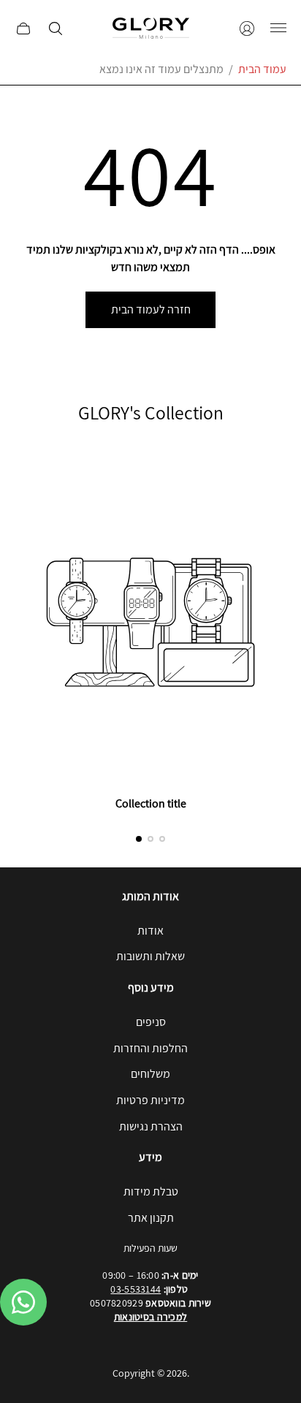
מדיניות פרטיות (150, 1100)
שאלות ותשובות (150, 956)
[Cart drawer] (23, 28)
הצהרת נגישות (151, 1126)
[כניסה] (247, 28)
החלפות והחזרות (150, 1048)
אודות (150, 930)
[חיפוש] (55, 28)
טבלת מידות (150, 1191)
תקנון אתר (151, 1217)
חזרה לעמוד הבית (151, 309)
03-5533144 (135, 1289)
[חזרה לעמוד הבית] (151, 28)
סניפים (151, 1022)
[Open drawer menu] (278, 28)
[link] (150, 633)
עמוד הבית (262, 69)
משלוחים (150, 1073)
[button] (139, 839)
